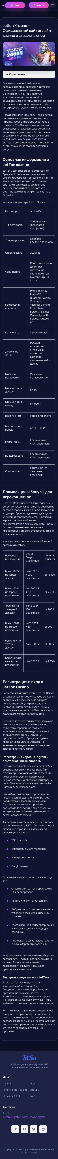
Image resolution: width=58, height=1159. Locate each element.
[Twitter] (33, 1129)
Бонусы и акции (11, 1096)
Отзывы (34, 1089)
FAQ (32, 1096)
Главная (7, 1083)
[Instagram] (43, 1129)
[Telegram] (15, 1129)
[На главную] (3, 5)
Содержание (17, 74)
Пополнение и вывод (15, 1089)
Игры (33, 1083)
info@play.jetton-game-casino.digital (23, 1117)
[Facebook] (24, 1129)
